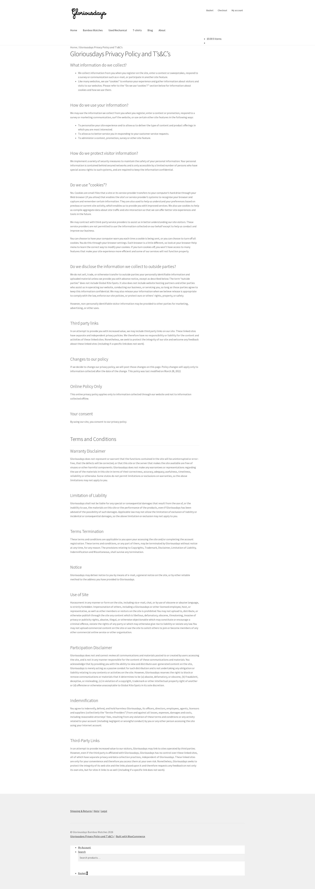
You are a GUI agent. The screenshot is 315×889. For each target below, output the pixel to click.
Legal (104, 811)
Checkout (222, 10)
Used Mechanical (117, 30)
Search (82, 851)
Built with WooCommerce (130, 836)
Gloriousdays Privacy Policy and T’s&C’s (92, 836)
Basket (209, 10)
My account (237, 10)
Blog (150, 30)
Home (73, 30)
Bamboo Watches (93, 30)
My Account (84, 847)
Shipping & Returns (81, 811)
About (162, 30)
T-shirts (137, 30)
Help (96, 811)
